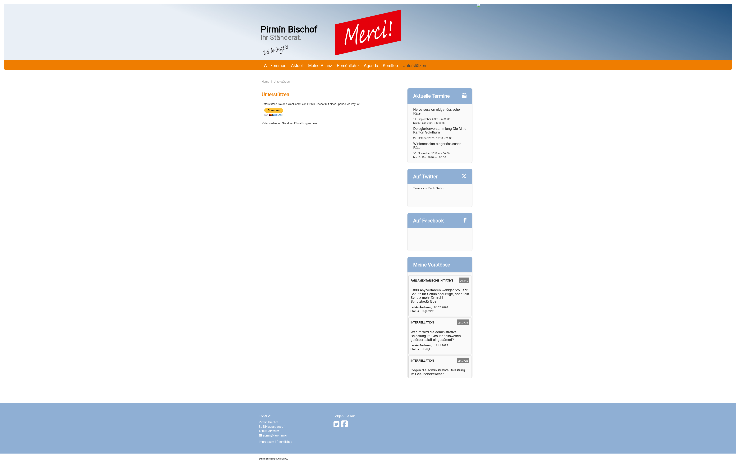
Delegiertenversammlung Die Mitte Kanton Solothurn (439, 130)
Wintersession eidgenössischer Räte (437, 145)
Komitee (390, 65)
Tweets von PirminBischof (428, 188)
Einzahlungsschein (305, 123)
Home (265, 81)
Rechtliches (284, 442)
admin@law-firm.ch (275, 435)
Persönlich (347, 65)
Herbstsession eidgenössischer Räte (437, 111)
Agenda (371, 65)
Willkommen (275, 65)
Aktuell (297, 65)
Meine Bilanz (320, 65)
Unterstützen (414, 65)
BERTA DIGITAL (280, 458)
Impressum (266, 442)
